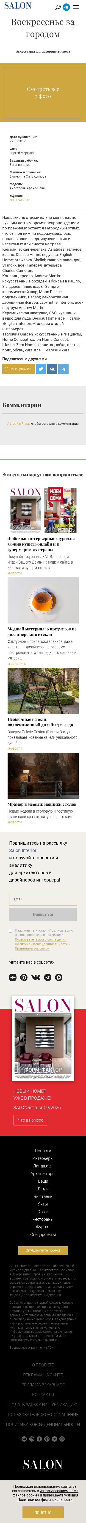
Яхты (43, 1204)
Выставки (43, 1196)
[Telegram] (63, 369)
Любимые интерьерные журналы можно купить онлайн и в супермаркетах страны (41, 544)
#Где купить (17, 663)
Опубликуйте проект (43, 1250)
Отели (43, 1211)
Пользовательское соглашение (43, 1414)
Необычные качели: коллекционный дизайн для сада (40, 721)
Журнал (43, 1226)
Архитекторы (43, 1173)
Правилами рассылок (32, 948)
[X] (41, 369)
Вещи (43, 1181)
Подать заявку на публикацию (43, 1404)
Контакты (43, 1394)
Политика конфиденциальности (43, 1424)
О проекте (43, 1365)
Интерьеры (43, 1158)
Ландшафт (43, 1166)
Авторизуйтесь (18, 423)
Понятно (43, 1513)
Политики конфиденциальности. (45, 1499)
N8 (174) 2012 (20, 200)
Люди (43, 1188)
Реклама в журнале (43, 1384)
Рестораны (43, 1219)
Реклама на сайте (43, 1374)
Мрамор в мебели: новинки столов (42, 804)
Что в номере (30, 1120)
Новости (43, 1150)
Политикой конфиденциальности (41, 944)
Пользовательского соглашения (41, 939)
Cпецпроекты (43, 1234)
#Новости (15, 573)
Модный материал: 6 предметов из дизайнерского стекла (42, 631)
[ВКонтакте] (52, 369)
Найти (58, 7)
